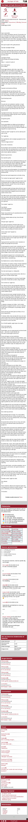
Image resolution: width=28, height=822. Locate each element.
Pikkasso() (4, 661)
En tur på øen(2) (5, 669)
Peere (20, 7)
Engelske (5, 811)
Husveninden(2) (5, 664)
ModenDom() (5, 734)
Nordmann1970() (6, 759)
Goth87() (15, 529)
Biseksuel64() (5, 779)
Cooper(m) (5, 543)
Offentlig (18, 22)
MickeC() (5, 539)
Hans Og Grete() (7, 535)
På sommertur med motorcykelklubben (13, 796)
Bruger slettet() (16, 531)
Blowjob (3, 765)
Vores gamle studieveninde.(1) (9, 681)
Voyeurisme (12, 22)
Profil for (14, 11)
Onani (3, 731)
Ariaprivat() (5, 533)
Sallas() (4, 738)
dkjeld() (5, 585)
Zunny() (5, 579)
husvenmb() (6, 573)
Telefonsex (4, 748)
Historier (5, 11)
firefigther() (4, 678)
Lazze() (5, 602)
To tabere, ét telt (6, 793)
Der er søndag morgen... (8, 739)
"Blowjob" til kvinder (6, 756)
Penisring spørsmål (6, 761)
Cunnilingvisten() (5, 755)
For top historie (8, 516)
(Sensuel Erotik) (20, 5)
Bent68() (4, 729)
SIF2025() (4, 742)
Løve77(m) (4, 784)
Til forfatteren (7, 514)
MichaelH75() (16, 537)
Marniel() (4, 786)
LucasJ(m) (4, 683)
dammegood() (16, 533)
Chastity (3, 735)
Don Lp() (15, 539)
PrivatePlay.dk (14, 821)
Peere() (4, 541)
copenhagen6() (17, 535)
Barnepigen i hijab (6, 686)
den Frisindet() (6, 531)
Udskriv (6, 21)
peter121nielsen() (6, 537)
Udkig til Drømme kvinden (9, 798)
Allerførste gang (6, 799)
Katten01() (6, 592)
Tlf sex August (5, 752)
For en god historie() (10, 522)
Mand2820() (16, 541)
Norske (4, 813)
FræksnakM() (5, 751)
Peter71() (4, 763)
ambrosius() (5, 529)
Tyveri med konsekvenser (9, 795)
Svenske (5, 812)
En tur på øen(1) (5, 675)
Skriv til (6, 16)
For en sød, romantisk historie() (13, 521)
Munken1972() (6, 782)
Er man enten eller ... (7, 744)
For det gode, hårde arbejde (12, 518)
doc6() (3, 746)
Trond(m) (3, 781)
